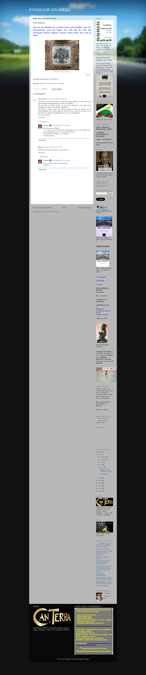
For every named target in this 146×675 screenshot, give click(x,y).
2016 (100, 478)
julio (101, 462)
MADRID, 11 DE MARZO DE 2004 (105, 470)
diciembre (103, 457)
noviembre (103, 459)
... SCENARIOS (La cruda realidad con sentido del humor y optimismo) (104, 545)
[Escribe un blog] (54, 89)
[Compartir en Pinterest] (61, 89)
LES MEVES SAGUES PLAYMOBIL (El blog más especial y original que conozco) (104, 569)
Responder (41, 117)
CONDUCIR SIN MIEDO (50, 10)
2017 (100, 454)
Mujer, (42, 83)
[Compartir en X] (56, 89)
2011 (100, 491)
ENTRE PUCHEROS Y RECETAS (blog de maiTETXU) (103, 562)
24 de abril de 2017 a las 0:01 (61, 125)
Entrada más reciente (42, 208)
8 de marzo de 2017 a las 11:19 (56, 99)
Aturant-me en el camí (103, 549)
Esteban (46, 125)
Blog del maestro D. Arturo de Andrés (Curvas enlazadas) (104, 553)
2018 (100, 452)
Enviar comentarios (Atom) (50, 211)
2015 (100, 480)
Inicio (64, 208)
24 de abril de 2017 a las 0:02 (61, 160)
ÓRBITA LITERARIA (102, 586)
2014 (100, 483)
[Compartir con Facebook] (59, 89)
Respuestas (44, 121)
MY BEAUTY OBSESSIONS (100, 574)
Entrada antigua (84, 208)
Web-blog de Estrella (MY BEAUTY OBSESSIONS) (104, 578)
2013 (100, 486)
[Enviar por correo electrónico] (52, 89)
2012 (100, 488)
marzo (102, 467)
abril (101, 465)
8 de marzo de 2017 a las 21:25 (52, 147)
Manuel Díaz (42, 99)
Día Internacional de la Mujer (54, 83)
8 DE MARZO (53, 79)
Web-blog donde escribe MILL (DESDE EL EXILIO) (104, 582)
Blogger (86, 659)
